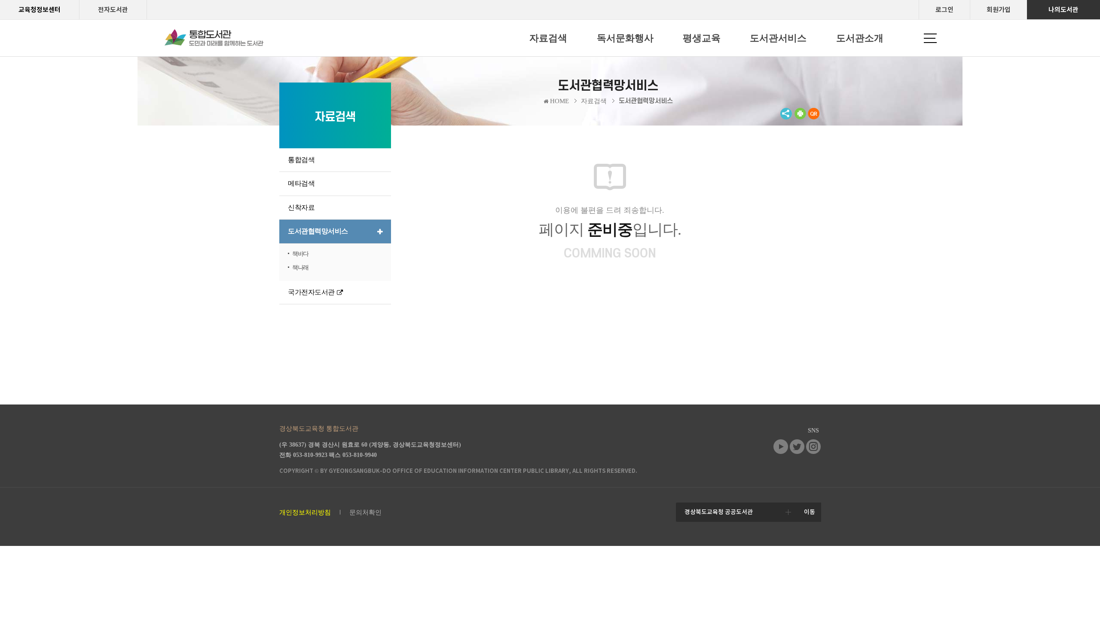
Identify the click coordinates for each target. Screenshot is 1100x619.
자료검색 (594, 101)
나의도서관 (1063, 10)
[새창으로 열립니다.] (780, 452)
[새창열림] (800, 117)
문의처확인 (365, 512)
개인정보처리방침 (305, 512)
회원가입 (999, 10)
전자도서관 (113, 10)
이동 (809, 512)
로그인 (944, 10)
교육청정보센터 (39, 10)
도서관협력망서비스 (646, 101)
